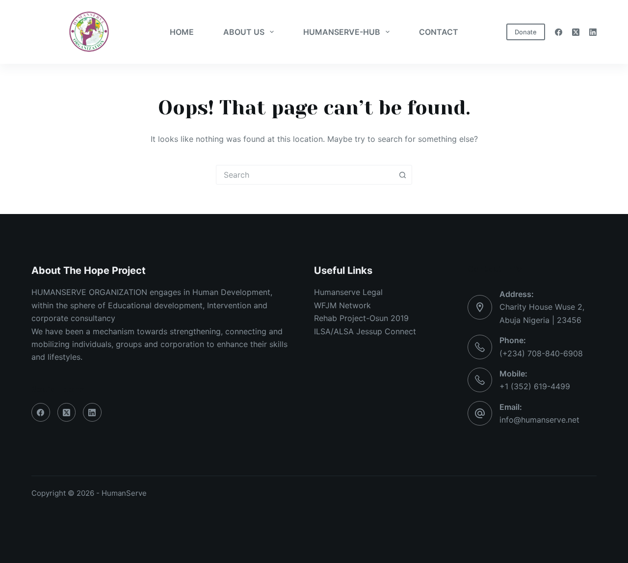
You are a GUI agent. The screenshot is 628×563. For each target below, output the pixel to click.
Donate (526, 32)
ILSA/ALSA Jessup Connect (365, 331)
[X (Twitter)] (575, 32)
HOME (182, 32)
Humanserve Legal (348, 292)
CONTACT (438, 32)
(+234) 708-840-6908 (541, 353)
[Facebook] (558, 32)
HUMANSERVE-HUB (341, 32)
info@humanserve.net (539, 420)
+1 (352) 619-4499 (534, 386)
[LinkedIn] (593, 32)
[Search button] (402, 174)
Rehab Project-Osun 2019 (361, 318)
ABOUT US (243, 32)
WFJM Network (342, 305)
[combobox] (304, 175)
